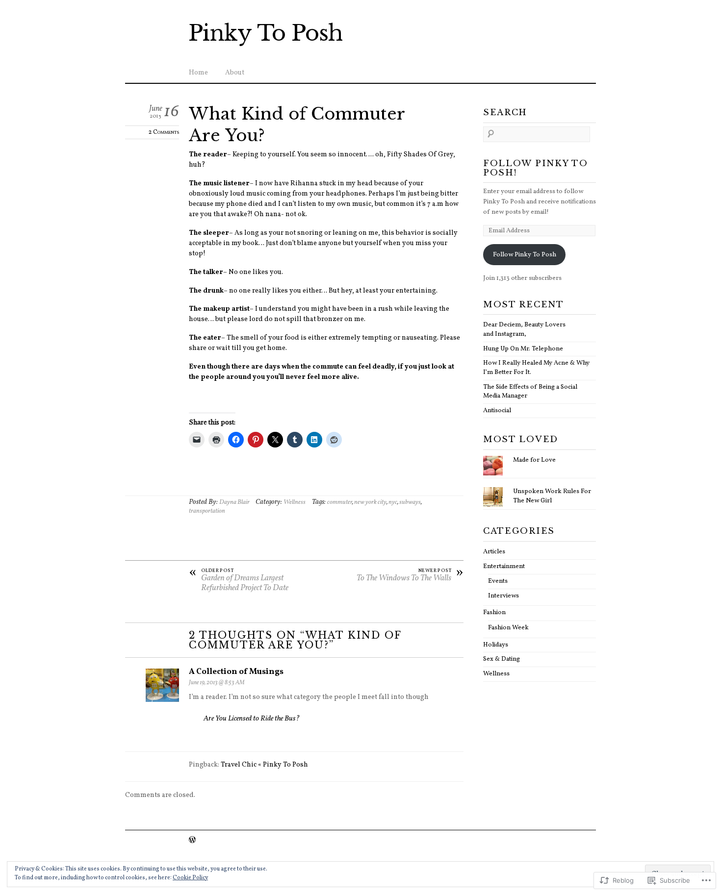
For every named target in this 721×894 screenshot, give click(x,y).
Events (498, 581)
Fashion (494, 612)
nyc (392, 502)
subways (410, 502)
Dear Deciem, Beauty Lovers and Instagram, (524, 329)
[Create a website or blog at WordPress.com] (192, 840)
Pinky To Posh (265, 33)
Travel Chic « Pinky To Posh (264, 765)
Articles (494, 551)
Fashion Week (508, 627)
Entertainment (504, 566)
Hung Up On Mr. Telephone (523, 348)
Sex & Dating (501, 659)
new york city (370, 502)
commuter (339, 502)
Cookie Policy (190, 878)
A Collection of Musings (236, 671)
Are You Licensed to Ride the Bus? (252, 719)
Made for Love (534, 460)
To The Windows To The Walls (410, 576)
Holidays (495, 644)
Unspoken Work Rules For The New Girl (552, 496)
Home (198, 72)
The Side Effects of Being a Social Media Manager (530, 391)
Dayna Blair (234, 502)
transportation (207, 511)
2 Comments (164, 132)
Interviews (503, 595)
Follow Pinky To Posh (524, 254)
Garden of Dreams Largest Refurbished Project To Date (238, 581)
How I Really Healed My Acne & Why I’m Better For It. (536, 367)
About (234, 72)
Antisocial (497, 410)
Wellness (294, 502)
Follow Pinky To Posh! (535, 168)
